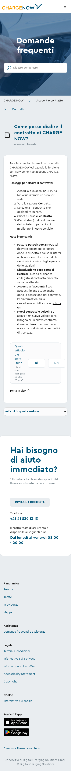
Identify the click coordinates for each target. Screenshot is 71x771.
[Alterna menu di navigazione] (65, 7)
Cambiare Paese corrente (21, 748)
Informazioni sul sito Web (20, 666)
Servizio (9, 589)
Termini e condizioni (17, 651)
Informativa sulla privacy (19, 658)
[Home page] (22, 7)
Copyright (10, 681)
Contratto (18, 109)
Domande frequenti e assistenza (24, 631)
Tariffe (8, 597)
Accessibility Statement (19, 674)
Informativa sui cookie (18, 701)
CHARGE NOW (14, 100)
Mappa (8, 612)
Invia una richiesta (30, 502)
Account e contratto (49, 100)
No (56, 363)
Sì (36, 363)
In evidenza (11, 604)
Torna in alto (18, 390)
